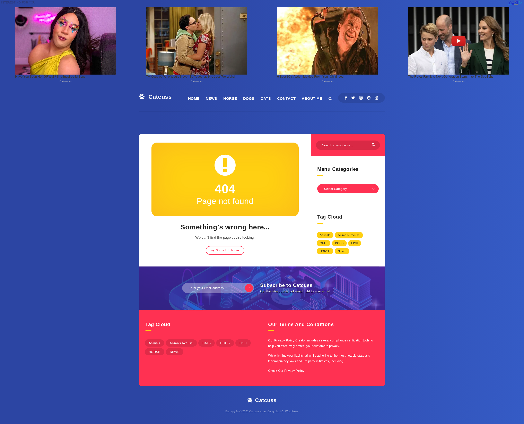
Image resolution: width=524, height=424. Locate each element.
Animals (325, 235)
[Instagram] (361, 98)
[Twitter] (353, 98)
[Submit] (374, 144)
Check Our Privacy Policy (286, 370)
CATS (266, 98)
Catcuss (159, 97)
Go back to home (227, 250)
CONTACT (286, 98)
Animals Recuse (349, 235)
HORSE (230, 98)
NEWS (211, 98)
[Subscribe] (249, 288)
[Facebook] (346, 98)
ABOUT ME (312, 98)
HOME (194, 98)
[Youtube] (376, 98)
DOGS (248, 98)
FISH (354, 243)
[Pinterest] (368, 98)
